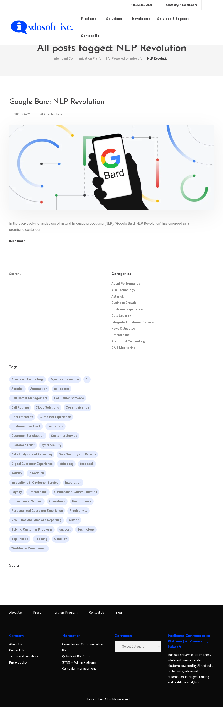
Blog (119, 612)
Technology (86, 529)
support (65, 529)
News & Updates (123, 328)
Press (37, 612)
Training (41, 539)
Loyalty (16, 492)
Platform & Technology (128, 341)
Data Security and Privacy (77, 454)
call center (61, 388)
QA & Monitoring (123, 347)
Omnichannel (121, 335)
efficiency (66, 464)
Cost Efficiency (22, 417)
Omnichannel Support (26, 501)
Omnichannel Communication (75, 492)
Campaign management (79, 668)
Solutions (114, 19)
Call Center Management (29, 398)
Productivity (78, 510)
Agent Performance (126, 283)
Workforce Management (29, 548)
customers (55, 426)
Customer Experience (127, 309)
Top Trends (19, 539)
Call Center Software (69, 398)
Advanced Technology (27, 379)
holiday (16, 473)
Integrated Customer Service (133, 322)
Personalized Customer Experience (37, 510)
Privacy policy (18, 662)
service (73, 520)
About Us (15, 612)
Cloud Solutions (47, 407)
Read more (17, 241)
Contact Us (90, 36)
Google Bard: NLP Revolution (57, 102)
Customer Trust (23, 445)
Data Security (121, 315)
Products (88, 19)
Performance (81, 501)
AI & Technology (51, 114)
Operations (57, 501)
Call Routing (20, 407)
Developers (141, 19)
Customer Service (64, 435)
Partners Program (65, 612)
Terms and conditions (24, 656)
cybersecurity (51, 445)
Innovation (36, 473)
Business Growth (124, 303)
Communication (77, 407)
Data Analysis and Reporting (31, 454)
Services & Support (173, 19)
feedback (87, 464)
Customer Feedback (26, 426)
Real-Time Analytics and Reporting (36, 520)
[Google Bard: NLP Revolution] (111, 172)
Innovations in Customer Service (34, 482)
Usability (60, 539)
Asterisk (118, 296)
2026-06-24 (22, 114)
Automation (38, 388)
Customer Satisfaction (27, 435)
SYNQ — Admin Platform (79, 662)
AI (87, 379)
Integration (73, 482)
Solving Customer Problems (31, 529)
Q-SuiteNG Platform (76, 656)
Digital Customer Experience (32, 464)
